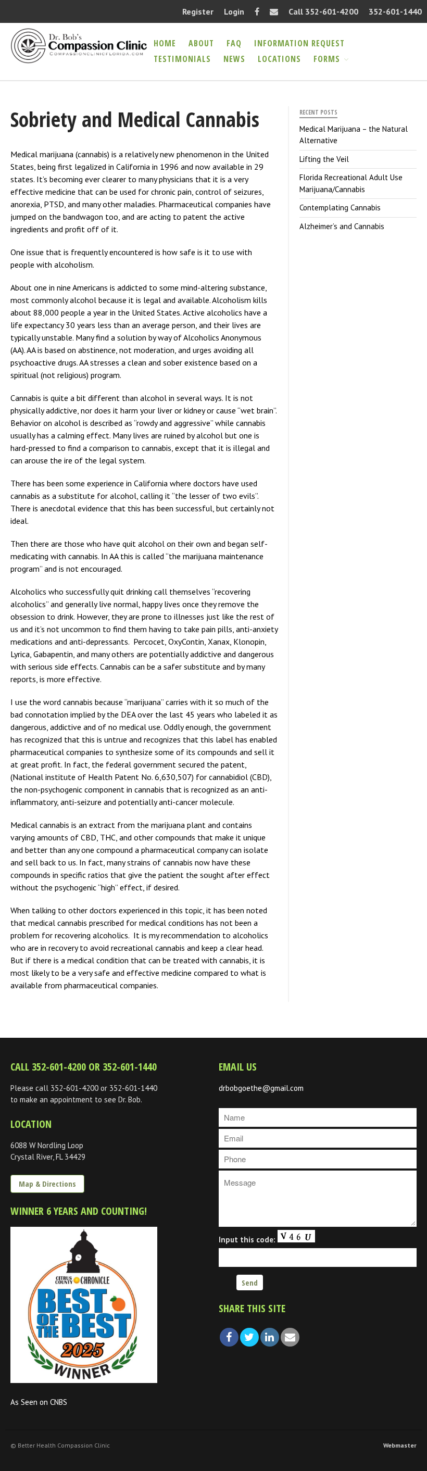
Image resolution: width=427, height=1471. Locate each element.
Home (165, 43)
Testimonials (182, 59)
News (234, 59)
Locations (279, 59)
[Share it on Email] (290, 1337)
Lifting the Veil (324, 159)
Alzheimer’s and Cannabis (341, 226)
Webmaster (400, 1445)
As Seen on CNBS (38, 1402)
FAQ (234, 43)
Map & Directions (47, 1183)
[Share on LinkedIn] (269, 1337)
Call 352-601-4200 (323, 11)
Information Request (299, 43)
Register (198, 11)
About (201, 43)
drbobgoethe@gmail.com (261, 1088)
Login (234, 11)
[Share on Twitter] (249, 1337)
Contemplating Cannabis (340, 207)
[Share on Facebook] (229, 1337)
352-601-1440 (395, 11)
